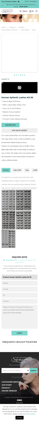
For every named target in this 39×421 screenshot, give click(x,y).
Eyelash (21, 27)
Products (12, 27)
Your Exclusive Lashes (9, 1)
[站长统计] (20, 400)
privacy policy (30, 414)
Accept (19, 418)
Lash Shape (25, 30)
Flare (34, 30)
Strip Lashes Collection (10, 30)
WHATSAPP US (11, 260)
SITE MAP (19, 403)
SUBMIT (19, 333)
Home (4, 27)
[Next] (37, 6)
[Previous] (2, 6)
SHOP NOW (22, 6)
